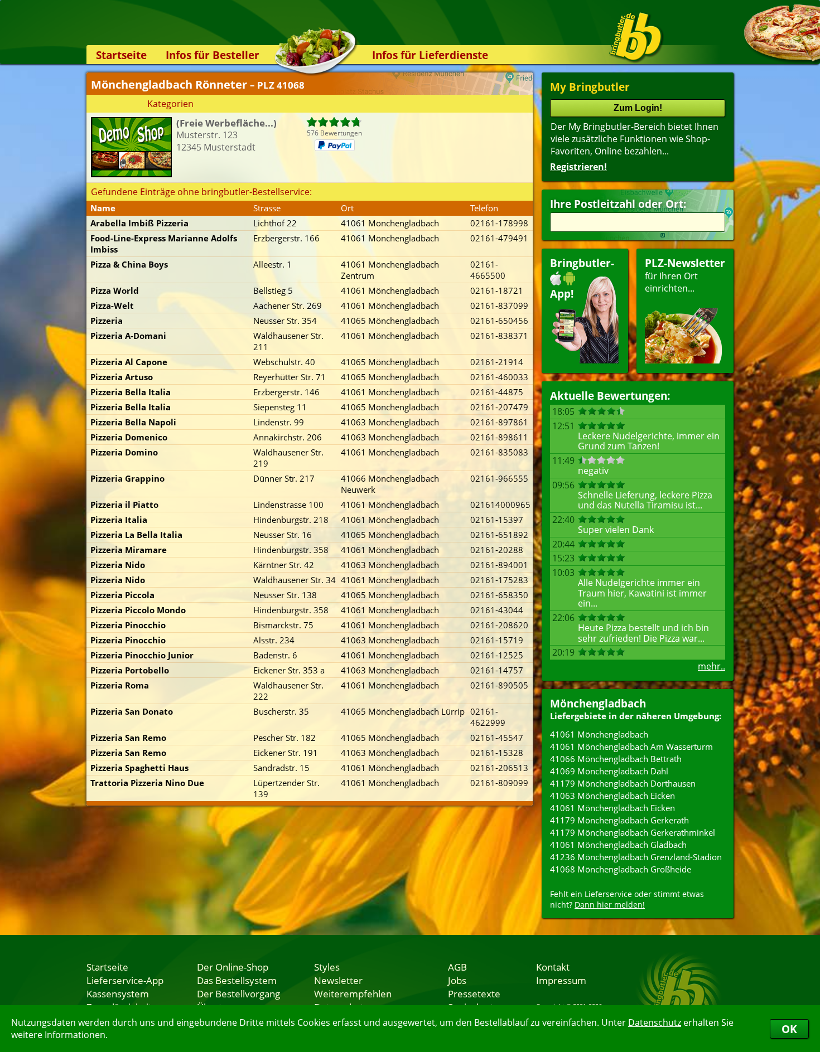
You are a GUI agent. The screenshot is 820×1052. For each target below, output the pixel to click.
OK (789, 1029)
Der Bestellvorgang (238, 993)
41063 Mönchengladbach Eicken (612, 795)
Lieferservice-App (124, 980)
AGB (457, 966)
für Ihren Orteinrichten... (685, 275)
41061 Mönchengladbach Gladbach (618, 844)
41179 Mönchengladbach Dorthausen (623, 783)
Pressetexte (474, 993)
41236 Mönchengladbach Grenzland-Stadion (636, 856)
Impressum (561, 980)
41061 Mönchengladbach (599, 734)
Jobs (457, 980)
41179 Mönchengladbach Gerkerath (619, 820)
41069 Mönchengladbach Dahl (609, 771)
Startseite (121, 55)
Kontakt (553, 966)
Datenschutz (654, 1022)
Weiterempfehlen (353, 993)
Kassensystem (117, 993)
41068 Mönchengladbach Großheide (620, 869)
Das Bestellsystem (237, 980)
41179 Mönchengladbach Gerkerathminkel (632, 832)
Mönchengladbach (598, 703)
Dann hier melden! (610, 904)
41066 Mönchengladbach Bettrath (616, 758)
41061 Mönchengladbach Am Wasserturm (631, 746)
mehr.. (711, 666)
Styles (327, 966)
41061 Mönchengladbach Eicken (612, 807)
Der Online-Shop (232, 966)
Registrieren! (578, 167)
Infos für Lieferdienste (430, 55)
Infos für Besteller (212, 55)
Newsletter (338, 980)
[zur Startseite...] (635, 36)
